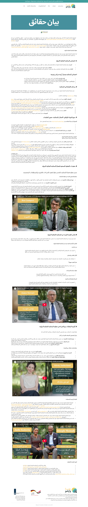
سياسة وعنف (60, 6)
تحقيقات (54, 6)
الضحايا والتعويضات (42, 6)
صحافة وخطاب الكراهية (31, 6)
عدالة (49, 6)
